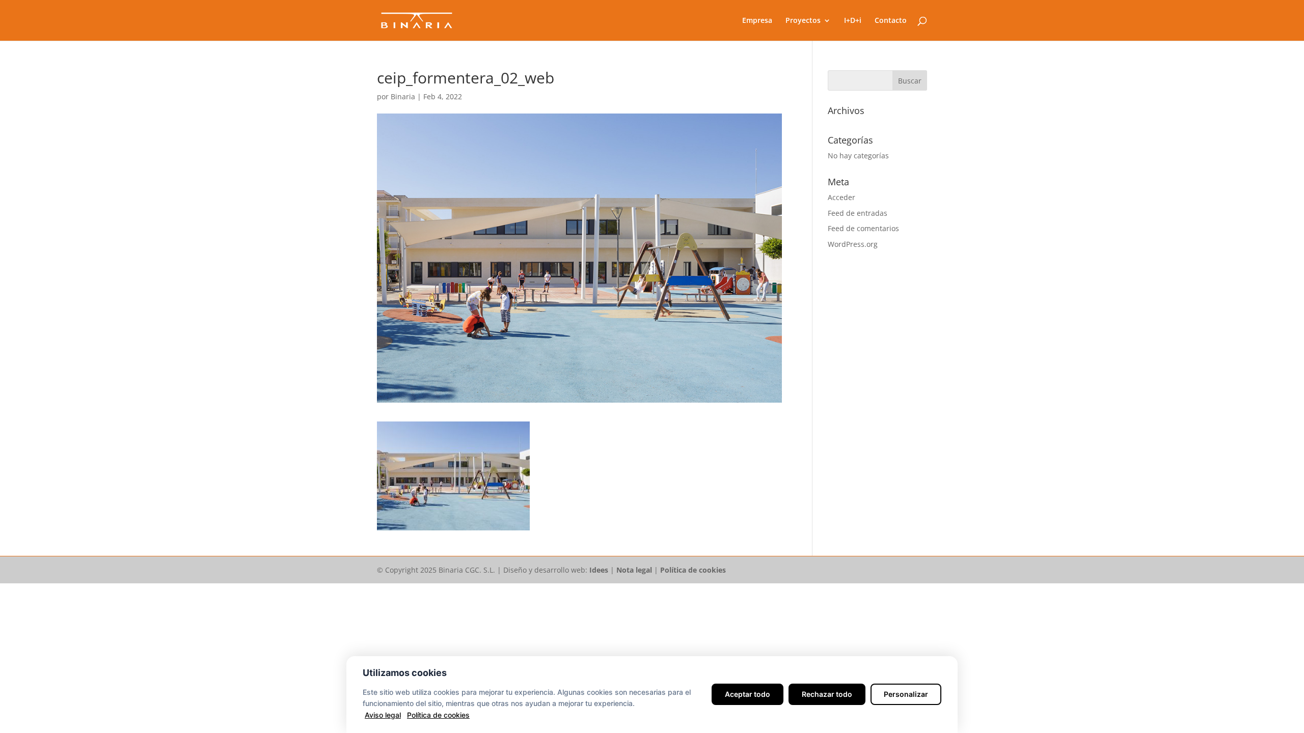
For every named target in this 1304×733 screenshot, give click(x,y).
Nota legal (634, 570)
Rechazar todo (827, 694)
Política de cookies (693, 570)
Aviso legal (383, 715)
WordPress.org (853, 244)
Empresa (757, 21)
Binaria (403, 96)
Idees (598, 570)
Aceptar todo (747, 694)
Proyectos (803, 21)
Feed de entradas (857, 213)
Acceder (841, 197)
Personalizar (906, 694)
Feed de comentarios (863, 228)
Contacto (891, 21)
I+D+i (852, 21)
